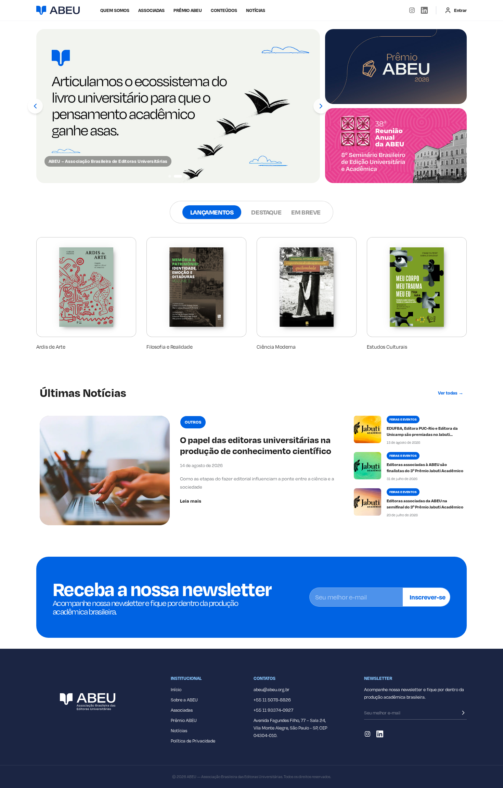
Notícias (255, 10)
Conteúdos (224, 10)
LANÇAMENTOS (212, 212)
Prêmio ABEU (187, 10)
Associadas (182, 710)
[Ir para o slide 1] (169, 176)
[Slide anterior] (35, 106)
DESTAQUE (266, 212)
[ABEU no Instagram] (412, 10)
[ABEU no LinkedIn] (424, 10)
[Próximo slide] (320, 106)
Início (176, 689)
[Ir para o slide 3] (186, 176)
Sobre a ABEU (184, 699)
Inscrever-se (428, 597)
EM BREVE (306, 212)
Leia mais (190, 501)
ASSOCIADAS (151, 10)
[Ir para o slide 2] (178, 176)
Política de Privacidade (193, 741)
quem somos (114, 10)
